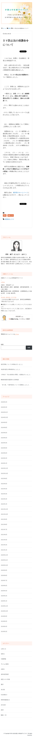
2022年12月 (4, 468)
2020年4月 (4, 590)
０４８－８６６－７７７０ (8, 297)
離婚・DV (10, 215)
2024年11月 (4, 412)
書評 (2, 684)
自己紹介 (3, 705)
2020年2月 (4, 596)
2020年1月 (4, 601)
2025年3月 (4, 407)
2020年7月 (4, 580)
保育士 (3, 654)
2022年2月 (4, 499)
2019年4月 (4, 626)
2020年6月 (4, 585)
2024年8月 (4, 427)
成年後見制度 (5, 674)
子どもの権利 (5, 664)
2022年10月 (4, 473)
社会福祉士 (4, 694)
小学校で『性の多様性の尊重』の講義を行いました (15, 374)
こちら (3, 282)
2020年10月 (4, 565)
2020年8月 (4, 575)
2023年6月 (4, 453)
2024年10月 (4, 417)
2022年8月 (4, 478)
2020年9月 (4, 570)
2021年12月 (4, 509)
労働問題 (3, 659)
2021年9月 (4, 519)
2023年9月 (4, 448)
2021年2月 (4, 545)
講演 (5, 215)
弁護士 (3, 669)
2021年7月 (4, 529)
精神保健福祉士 (5, 700)
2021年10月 (4, 514)
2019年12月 (4, 606)
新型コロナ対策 (5, 679)
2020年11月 (4, 560)
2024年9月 (4, 422)
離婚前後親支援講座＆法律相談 (10, 379)
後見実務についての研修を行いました (12, 364)
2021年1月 (4, 550)
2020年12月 (4, 555)
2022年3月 (4, 494)
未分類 (3, 689)
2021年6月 (4, 534)
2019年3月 (4, 631)
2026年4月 (4, 402)
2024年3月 (4, 443)
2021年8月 (4, 524)
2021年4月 (4, 539)
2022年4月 (4, 488)
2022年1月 (4, 504)
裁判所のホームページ (20, 192)
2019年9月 (4, 616)
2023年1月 (4, 463)
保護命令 (8, 219)
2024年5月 (4, 437)
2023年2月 (4, 458)
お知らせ (3, 649)
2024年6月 (4, 432)
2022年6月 (4, 483)
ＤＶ (12, 219)
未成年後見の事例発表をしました (10, 369)
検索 (2, 344)
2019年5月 (4, 621)
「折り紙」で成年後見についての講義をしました (15, 385)
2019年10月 (4, 611)
